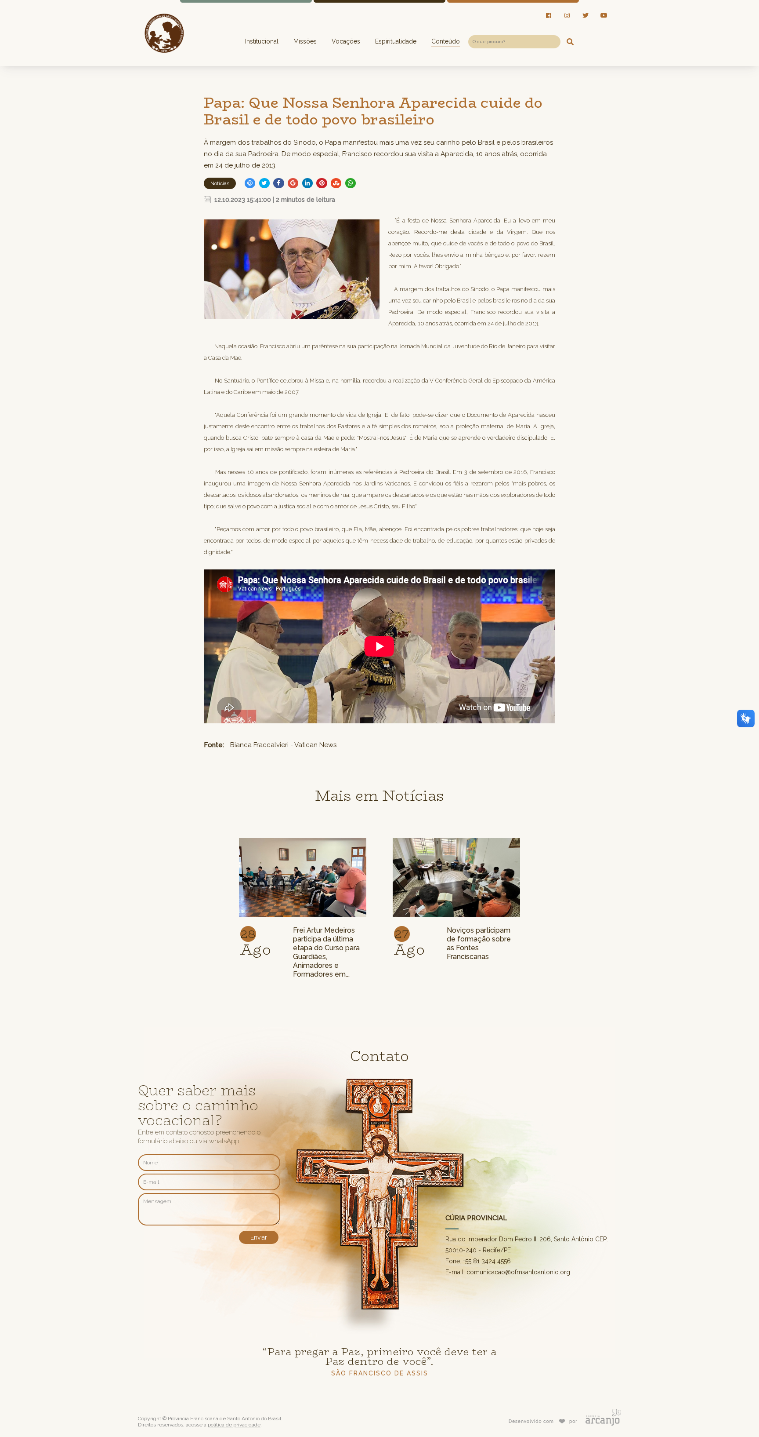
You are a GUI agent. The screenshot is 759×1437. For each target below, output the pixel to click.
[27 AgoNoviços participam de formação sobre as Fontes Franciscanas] (456, 839)
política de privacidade (234, 1425)
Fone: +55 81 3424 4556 (478, 1261)
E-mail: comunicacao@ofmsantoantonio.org (507, 1272)
